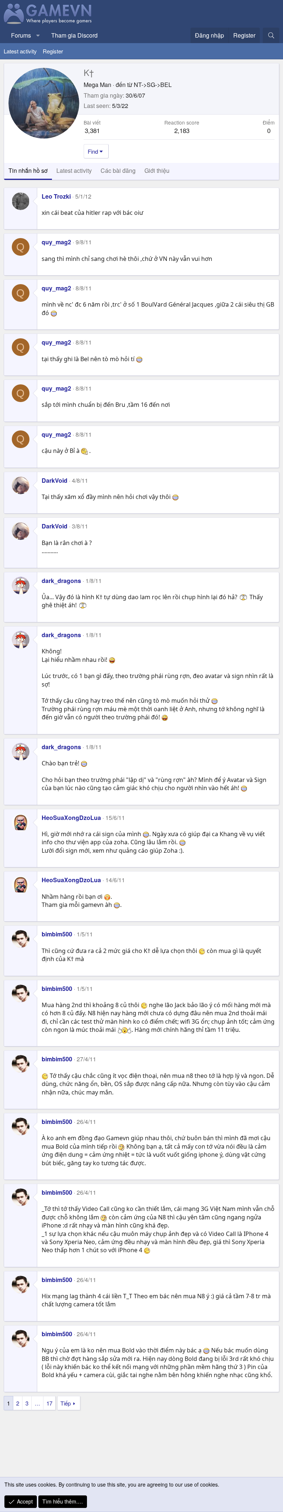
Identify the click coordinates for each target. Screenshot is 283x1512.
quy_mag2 (56, 242)
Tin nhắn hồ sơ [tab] (28, 170)
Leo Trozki (56, 196)
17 (49, 1403)
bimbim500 (57, 934)
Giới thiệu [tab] (157, 170)
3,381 (92, 130)
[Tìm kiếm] (271, 35)
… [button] (37, 1403)
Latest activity (20, 51)
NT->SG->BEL (153, 84)
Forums (21, 35)
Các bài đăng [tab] (118, 170)
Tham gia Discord (74, 35)
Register (53, 51)
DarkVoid (54, 480)
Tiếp (65, 1403)
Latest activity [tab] (74, 170)
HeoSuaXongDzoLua (71, 817)
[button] (38, 35)
